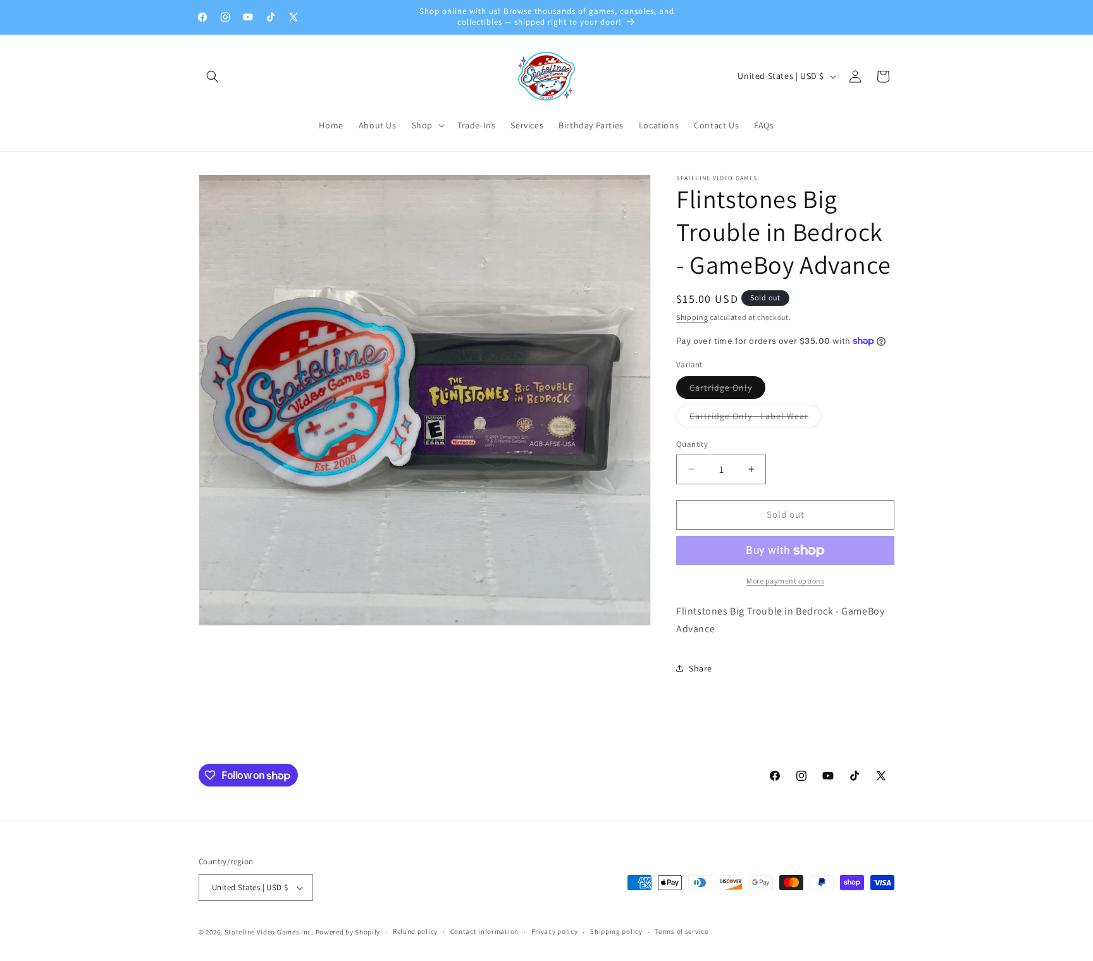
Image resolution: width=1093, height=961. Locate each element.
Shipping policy (616, 931)
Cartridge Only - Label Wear (755, 418)
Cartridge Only (727, 390)
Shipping (692, 317)
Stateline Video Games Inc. (269, 931)
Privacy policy (554, 931)
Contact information (484, 931)
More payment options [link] (785, 580)
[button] (212, 76)
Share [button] (700, 668)
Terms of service (681, 931)
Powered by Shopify (348, 931)
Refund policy (415, 931)
